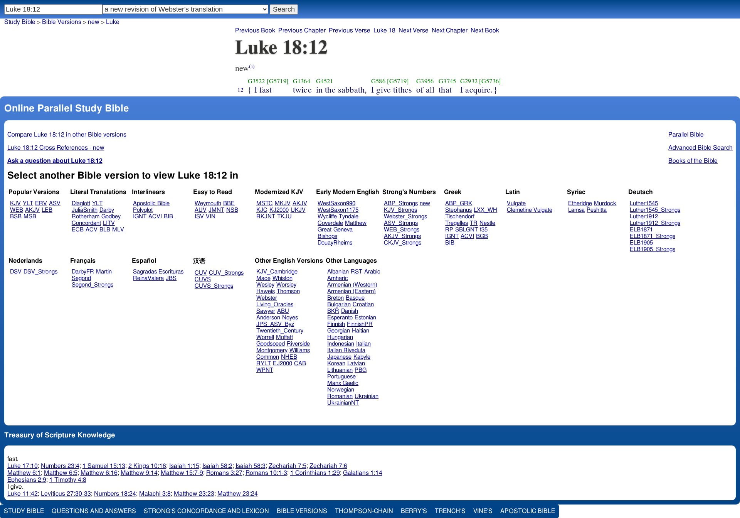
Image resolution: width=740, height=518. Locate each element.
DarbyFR (83, 272)
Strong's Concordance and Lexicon (206, 511)
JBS (171, 278)
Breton (335, 298)
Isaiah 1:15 (184, 466)
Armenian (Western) (352, 285)
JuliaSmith (85, 210)
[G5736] (490, 81)
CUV (201, 273)
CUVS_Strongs (214, 286)
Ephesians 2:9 (26, 480)
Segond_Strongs (92, 285)
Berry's (414, 511)
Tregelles (456, 223)
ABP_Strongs (401, 203)
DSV (16, 272)
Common (267, 357)
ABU (283, 311)
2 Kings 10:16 (147, 466)
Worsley (286, 285)
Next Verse (414, 30)
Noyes (290, 318)
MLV (118, 230)
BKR (333, 311)
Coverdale (330, 223)
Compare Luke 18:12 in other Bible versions (66, 135)
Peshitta (597, 210)
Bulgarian (339, 304)
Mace (263, 278)
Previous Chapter (302, 30)
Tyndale (348, 216)
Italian (363, 344)
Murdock (605, 203)
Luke (112, 22)
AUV (201, 210)
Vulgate (516, 203)
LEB (47, 210)
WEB (16, 210)
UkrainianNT (343, 403)
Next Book (485, 30)
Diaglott (81, 203)
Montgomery (272, 350)
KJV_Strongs (400, 210)
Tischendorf (459, 216)
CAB (300, 363)
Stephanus (458, 210)
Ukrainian (366, 396)
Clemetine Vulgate (529, 210)
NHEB (289, 357)
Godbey (111, 216)
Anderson (268, 318)
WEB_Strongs (401, 230)
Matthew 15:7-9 (182, 473)
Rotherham (85, 216)
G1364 (301, 81)
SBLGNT (466, 230)
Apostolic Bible (527, 511)
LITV (109, 223)
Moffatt (284, 337)
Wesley (265, 285)
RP (449, 230)
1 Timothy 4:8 (67, 480)
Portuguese (341, 377)
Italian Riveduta (346, 350)
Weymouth (208, 203)
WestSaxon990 (336, 203)
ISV (199, 216)
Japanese (339, 357)
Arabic (372, 272)
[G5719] (278, 81)
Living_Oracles (274, 304)
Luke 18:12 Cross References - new (55, 148)
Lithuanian (340, 370)
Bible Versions (61, 22)
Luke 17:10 (22, 466)
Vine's (483, 511)
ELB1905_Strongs (652, 249)
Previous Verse (349, 30)
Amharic (337, 278)
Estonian (365, 318)
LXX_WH (485, 210)
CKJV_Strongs (402, 243)
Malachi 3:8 (155, 494)
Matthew (356, 223)
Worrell (265, 337)
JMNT (216, 210)
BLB (104, 230)
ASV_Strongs (401, 223)
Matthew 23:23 (194, 494)
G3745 (447, 81)
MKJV (283, 203)
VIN (210, 216)
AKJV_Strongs (402, 236)
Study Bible (19, 22)
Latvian (356, 363)
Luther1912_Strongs (655, 223)
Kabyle (361, 357)
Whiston (282, 278)
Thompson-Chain (364, 511)
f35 (484, 230)
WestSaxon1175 (338, 210)
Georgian (338, 331)
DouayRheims (335, 243)
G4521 (324, 81)
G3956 (425, 81)
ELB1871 (641, 230)
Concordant (86, 223)
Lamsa (576, 210)
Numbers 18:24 (115, 494)
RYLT (263, 363)
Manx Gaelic (342, 383)
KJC (261, 210)
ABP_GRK (458, 203)
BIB (168, 216)
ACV (92, 230)
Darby (106, 210)
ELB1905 (641, 243)
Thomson (288, 291)
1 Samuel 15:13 (103, 466)
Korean (336, 363)
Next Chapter (450, 30)
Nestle (487, 223)
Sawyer (265, 311)
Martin (104, 272)
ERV (41, 203)
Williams (299, 350)
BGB (482, 236)
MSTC (264, 203)
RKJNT (265, 216)
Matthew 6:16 (99, 473)
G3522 (256, 81)
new (93, 22)
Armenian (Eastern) (351, 291)
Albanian (338, 272)
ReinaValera (148, 278)
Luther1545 (644, 203)
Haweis (265, 291)
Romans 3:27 (224, 473)
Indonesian (340, 344)
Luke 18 (384, 30)
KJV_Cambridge (277, 272)
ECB (78, 230)
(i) (251, 66)
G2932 (469, 81)
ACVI (155, 216)
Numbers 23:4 (60, 466)
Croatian (363, 304)
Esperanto (340, 318)
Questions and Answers (94, 511)
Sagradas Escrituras (158, 272)
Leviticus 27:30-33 (66, 494)
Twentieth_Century (279, 331)
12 (240, 89)
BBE (229, 203)
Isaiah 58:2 (217, 466)
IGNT (139, 216)
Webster (266, 298)
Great (324, 230)
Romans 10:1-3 (266, 473)
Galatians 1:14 (362, 473)
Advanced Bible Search (700, 148)
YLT (28, 203)
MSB (30, 216)
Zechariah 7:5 (287, 466)
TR (474, 223)
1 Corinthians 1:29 (315, 473)
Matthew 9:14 (139, 473)
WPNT (264, 370)
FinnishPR (360, 324)
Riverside (298, 344)
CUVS (203, 279)
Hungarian (340, 337)
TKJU (284, 216)
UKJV (298, 210)
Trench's (450, 511)
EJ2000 (282, 363)
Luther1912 (644, 216)
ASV (55, 203)
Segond (81, 278)
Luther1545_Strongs (655, 210)
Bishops (327, 236)
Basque (355, 298)
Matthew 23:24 (237, 494)
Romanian (340, 396)
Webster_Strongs (405, 216)
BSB (16, 216)
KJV (15, 203)
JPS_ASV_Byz (275, 324)
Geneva (343, 230)
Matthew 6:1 (24, 473)
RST (356, 272)
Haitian (360, 331)
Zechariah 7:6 (328, 466)
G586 (378, 81)
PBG (361, 370)
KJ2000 (279, 210)
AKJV (32, 210)
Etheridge (580, 203)
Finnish (336, 324)
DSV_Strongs (40, 272)
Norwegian (340, 390)
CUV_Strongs (226, 273)
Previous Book (255, 30)
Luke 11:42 (22, 494)
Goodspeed (270, 344)
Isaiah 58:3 (250, 466)
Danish (349, 311)
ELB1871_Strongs (652, 236)
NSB (232, 210)
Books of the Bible (693, 161)
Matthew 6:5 (60, 473)
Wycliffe (327, 216)
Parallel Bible (686, 135)
